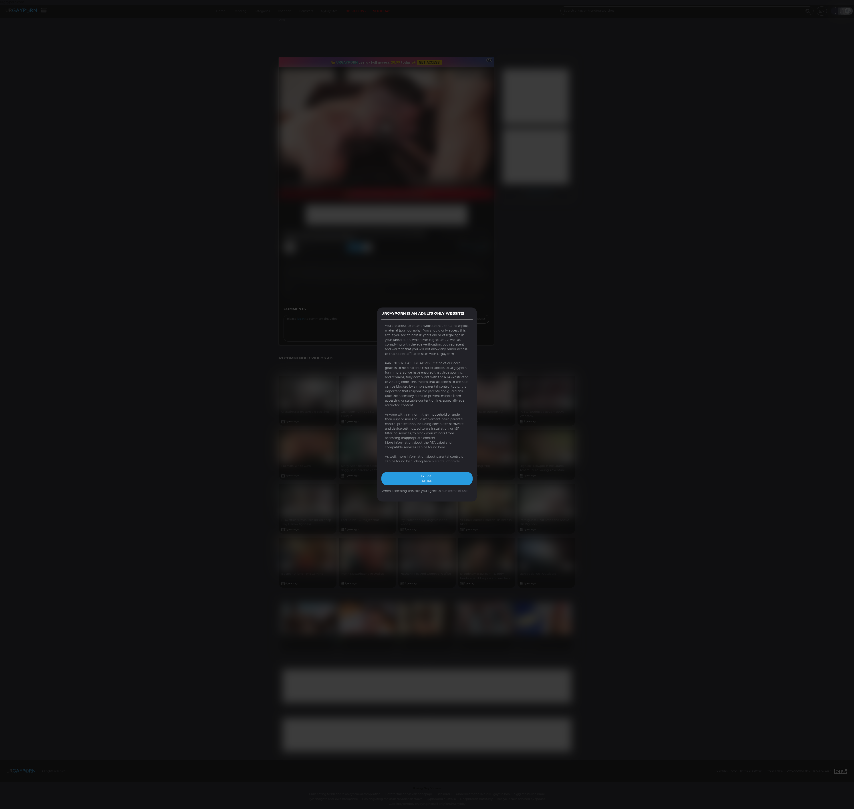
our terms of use (454, 491)
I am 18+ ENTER (427, 478)
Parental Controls (446, 461)
